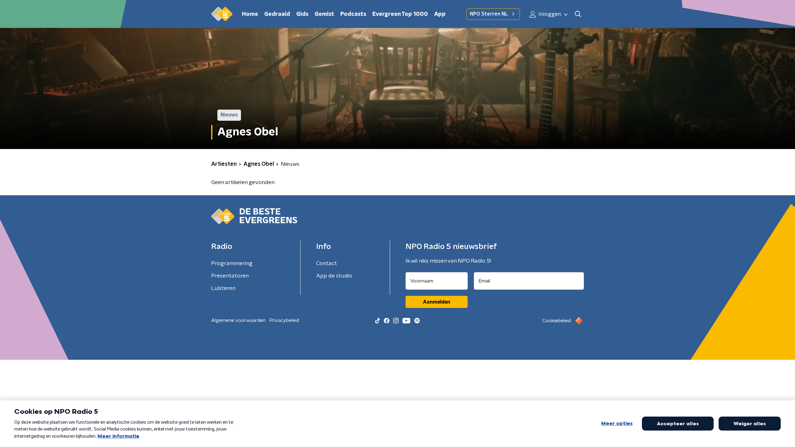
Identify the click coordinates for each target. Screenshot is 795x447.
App (440, 14)
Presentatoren (230, 276)
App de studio (334, 276)
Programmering (231, 263)
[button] (578, 14)
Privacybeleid (284, 320)
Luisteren (223, 288)
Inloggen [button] (549, 14)
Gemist (324, 14)
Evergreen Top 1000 (400, 14)
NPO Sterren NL (489, 13)
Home (250, 14)
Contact (326, 263)
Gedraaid (277, 14)
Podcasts (353, 14)
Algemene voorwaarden (238, 320)
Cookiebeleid (556, 320)
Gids (302, 14)
